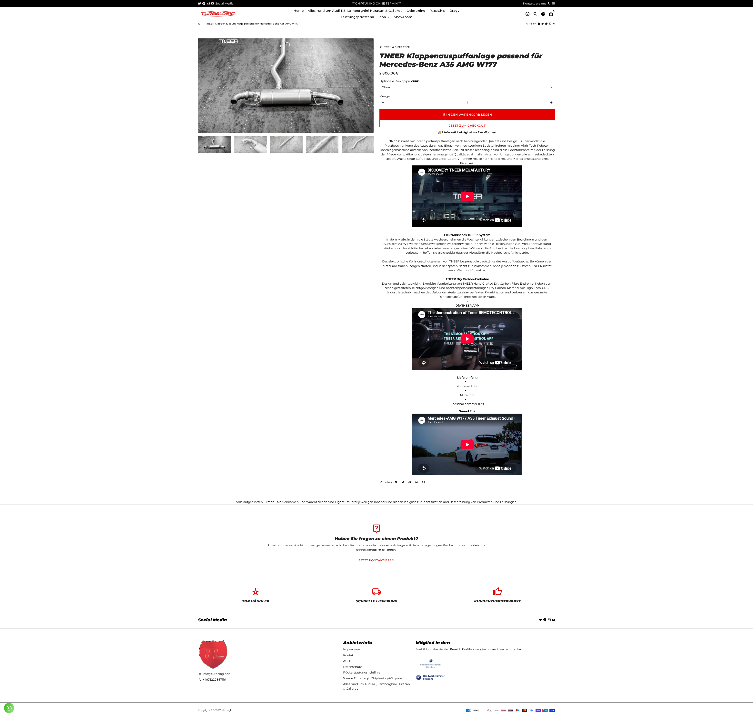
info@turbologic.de (214, 674)
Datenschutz (352, 667)
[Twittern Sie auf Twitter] (542, 23)
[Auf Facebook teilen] (539, 23)
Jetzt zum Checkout (467, 125)
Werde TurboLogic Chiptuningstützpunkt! (374, 678)
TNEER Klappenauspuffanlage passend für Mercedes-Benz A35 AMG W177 (252, 23)
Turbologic (225, 710)
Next (368, 85)
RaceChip (437, 11)
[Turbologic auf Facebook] (203, 3)
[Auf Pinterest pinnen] (546, 23)
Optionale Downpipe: (399, 81)
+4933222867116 (212, 679)
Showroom (403, 17)
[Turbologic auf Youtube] (212, 3)
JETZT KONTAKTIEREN (376, 560)
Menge (384, 96)
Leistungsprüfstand (357, 17)
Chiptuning (416, 11)
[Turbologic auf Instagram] (208, 3)
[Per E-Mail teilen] (554, 23)
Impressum (351, 649)
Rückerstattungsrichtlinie (361, 672)
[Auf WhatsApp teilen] (550, 23)
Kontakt (349, 655)
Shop (383, 17)
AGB (346, 661)
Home (299, 11)
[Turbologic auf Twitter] (199, 3)
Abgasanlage (401, 46)
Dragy (454, 11)
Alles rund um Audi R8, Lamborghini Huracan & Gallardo (355, 11)
